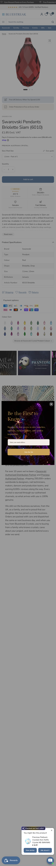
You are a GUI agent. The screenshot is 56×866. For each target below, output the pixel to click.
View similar (30, 850)
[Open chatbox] (50, 860)
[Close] (51, 404)
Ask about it (45, 850)
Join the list (28, 452)
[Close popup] (51, 830)
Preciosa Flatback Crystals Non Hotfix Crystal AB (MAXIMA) (41, 839)
